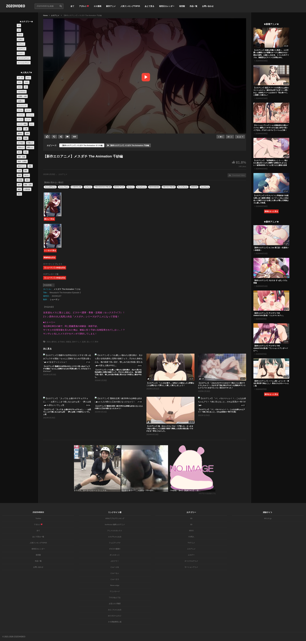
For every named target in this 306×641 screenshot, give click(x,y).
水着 (19, 171)
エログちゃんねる (114, 537)
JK (26, 87)
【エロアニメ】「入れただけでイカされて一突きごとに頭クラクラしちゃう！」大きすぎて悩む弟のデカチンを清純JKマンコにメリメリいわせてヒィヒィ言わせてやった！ (221, 385)
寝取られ (30, 147)
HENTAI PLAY (119, 187)
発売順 (182, 6)
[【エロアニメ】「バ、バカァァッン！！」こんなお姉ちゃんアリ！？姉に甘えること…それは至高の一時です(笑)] (222, 402)
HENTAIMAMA (154, 187)
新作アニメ (111, 6)
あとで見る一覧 (38, 537)
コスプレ (21, 115)
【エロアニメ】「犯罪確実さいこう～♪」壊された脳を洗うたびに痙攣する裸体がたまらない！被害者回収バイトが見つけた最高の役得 (270, 162)
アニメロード (115, 591)
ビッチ (28, 119)
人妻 (25, 129)
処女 (19, 138)
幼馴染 (68, 342)
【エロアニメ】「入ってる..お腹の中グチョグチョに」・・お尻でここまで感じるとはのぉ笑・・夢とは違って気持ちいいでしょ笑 (67, 411)
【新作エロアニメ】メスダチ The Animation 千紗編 (129, 145)
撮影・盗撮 (21, 157)
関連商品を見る (49, 257)
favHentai (88, 187)
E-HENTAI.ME (76, 187)
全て (72, 6)
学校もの (21, 147)
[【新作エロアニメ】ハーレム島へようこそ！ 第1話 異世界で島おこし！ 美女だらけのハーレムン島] (271, 368)
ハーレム (30, 115)
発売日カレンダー (166, 6)
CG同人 (20, 39)
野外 (19, 194)
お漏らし (21, 101)
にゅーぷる (115, 567)
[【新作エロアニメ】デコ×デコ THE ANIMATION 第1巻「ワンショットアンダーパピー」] (271, 333)
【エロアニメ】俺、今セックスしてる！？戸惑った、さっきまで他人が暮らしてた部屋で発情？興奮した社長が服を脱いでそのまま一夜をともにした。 (169, 428)
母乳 (30, 166)
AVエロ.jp (268, 518)
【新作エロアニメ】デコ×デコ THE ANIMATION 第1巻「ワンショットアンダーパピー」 (270, 348)
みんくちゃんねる (114, 610)
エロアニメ (21, 49)
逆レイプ (90, 342)
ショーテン (54, 299)
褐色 (27, 180)
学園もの (30, 143)
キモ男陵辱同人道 (114, 622)
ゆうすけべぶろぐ (114, 616)
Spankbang (205, 187)
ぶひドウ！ (115, 561)
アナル (20, 110)
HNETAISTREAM (169, 187)
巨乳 (25, 152)
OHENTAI (194, 187)
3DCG (20, 35)
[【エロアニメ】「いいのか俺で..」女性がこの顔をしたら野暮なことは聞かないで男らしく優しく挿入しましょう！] (170, 367)
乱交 (19, 129)
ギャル (28, 110)
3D (19, 30)
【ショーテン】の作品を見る (55, 268)
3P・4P (20, 78)
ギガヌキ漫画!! (114, 549)
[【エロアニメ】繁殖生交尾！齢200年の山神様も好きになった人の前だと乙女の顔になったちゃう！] (119, 400)
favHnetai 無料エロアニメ (115, 524)
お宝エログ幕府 (115, 604)
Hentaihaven (141, 187)
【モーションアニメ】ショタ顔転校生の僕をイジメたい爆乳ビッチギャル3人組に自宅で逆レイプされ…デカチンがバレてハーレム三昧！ (271, 127)
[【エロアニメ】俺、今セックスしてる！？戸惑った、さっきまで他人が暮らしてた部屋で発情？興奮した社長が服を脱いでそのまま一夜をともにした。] (170, 410)
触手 (19, 185)
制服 (25, 138)
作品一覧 (193, 6)
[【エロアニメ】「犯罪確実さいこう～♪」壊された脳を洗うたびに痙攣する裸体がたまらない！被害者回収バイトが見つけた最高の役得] (271, 148)
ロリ (31, 124)
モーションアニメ (23, 63)
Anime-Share (63, 187)
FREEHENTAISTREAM (103, 187)
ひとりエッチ (22, 105)
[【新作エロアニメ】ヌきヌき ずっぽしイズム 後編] (271, 268)
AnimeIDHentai (50, 187)
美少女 (26, 175)
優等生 (20, 133)
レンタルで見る (50, 250)
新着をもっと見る (271, 211)
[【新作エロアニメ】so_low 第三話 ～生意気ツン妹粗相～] (271, 235)
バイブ (20, 119)
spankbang (21, 92)
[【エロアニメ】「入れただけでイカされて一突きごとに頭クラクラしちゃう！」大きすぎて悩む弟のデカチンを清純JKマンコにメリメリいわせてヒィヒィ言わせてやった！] (222, 367)
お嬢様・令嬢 (22, 96)
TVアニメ (21, 44)
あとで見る (149, 6)
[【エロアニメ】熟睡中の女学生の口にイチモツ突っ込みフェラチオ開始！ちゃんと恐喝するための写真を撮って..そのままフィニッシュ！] (67, 359)
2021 (28, 78)
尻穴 (19, 152)
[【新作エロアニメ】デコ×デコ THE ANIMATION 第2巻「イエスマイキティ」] (271, 301)
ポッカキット (115, 555)
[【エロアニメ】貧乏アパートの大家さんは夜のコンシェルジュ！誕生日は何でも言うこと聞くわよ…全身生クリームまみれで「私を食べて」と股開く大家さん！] (271, 75)
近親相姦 (27, 189)
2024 (19, 87)
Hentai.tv (130, 187)
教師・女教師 (22, 161)
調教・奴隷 (28, 185)
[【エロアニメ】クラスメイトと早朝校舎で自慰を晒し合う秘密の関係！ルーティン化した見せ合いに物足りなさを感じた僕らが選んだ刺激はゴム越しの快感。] (271, 183)
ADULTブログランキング (114, 518)
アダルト (83, 6)
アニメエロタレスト (114, 531)
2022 (19, 82)
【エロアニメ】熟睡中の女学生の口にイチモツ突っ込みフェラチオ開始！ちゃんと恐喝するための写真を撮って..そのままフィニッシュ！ (67, 368)
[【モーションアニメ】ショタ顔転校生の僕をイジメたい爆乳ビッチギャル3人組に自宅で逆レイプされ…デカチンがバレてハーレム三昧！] (271, 113)
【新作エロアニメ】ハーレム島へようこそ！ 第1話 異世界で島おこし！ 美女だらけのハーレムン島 (271, 383)
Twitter (38, 518)
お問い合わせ (208, 6)
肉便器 (20, 180)
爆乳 (25, 171)
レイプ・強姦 (22, 124)
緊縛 (19, 175)
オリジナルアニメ (23, 58)
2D (19, 25)
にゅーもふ (115, 573)
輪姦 (19, 189)
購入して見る (49, 219)
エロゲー (21, 53)
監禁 (84, 342)
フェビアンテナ (115, 543)
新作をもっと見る (271, 394)
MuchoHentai (183, 187)
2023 (26, 82)
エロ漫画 (97, 6)
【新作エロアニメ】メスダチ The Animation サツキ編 (81, 145)
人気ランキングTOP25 (130, 6)
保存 (74, 137)
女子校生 (21, 143)
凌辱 (27, 133)
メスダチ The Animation (64, 289)
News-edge (114, 585)
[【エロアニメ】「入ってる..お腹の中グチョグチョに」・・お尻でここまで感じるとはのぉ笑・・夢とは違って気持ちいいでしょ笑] (67, 402)
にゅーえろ (115, 579)
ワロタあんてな (115, 597)
